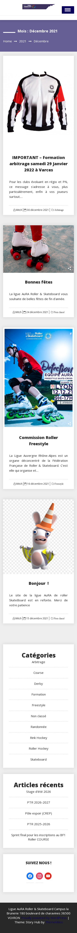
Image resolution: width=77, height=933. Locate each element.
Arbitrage (59, 210)
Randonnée (39, 727)
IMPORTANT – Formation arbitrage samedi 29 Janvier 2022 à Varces (38, 164)
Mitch (19, 210)
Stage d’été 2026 (38, 791)
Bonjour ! (39, 583)
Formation (38, 694)
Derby (38, 683)
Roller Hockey (38, 748)
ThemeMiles (54, 922)
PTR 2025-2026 (38, 824)
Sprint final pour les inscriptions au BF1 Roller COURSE (38, 837)
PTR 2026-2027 (38, 802)
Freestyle (58, 484)
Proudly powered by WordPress (44, 918)
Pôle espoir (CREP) (38, 813)
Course (38, 673)
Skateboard (38, 759)
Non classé (58, 312)
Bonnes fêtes (38, 282)
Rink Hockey (38, 738)
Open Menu (68, 10)
